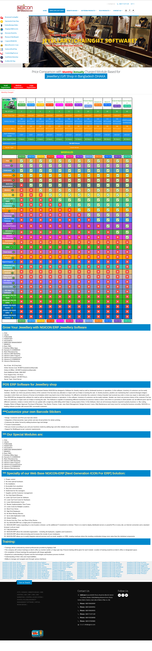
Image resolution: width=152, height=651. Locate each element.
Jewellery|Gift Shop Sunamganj (88, 562)
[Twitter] (133, 10)
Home (45, 11)
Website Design (72, 11)
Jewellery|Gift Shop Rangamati (38, 573)
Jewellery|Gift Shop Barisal (86, 576)
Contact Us (111, 4)
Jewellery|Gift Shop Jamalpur (137, 572)
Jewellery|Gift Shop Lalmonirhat (88, 570)
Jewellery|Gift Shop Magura (111, 576)
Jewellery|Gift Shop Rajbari (37, 562)
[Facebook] (129, 10)
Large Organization (31, 86)
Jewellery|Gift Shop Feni (36, 566)
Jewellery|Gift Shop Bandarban (38, 576)
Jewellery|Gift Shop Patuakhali (112, 567)
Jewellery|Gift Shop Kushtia (136, 562)
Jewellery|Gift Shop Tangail (12, 578)
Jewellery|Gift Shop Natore (61, 572)
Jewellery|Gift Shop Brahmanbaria (39, 569)
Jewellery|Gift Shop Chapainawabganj (59, 569)
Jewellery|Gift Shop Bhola (111, 562)
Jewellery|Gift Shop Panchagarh (88, 573)
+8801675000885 (87, 621)
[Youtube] (126, 10)
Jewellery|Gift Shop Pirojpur (112, 566)
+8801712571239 (124, 4)
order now (21, 105)
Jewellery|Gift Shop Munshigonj (14, 567)
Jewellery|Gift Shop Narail (111, 573)
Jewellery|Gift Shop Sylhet (61, 576)
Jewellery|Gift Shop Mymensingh (138, 569)
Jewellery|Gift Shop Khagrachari (39, 575)
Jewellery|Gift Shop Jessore (111, 570)
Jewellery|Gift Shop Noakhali (37, 570)
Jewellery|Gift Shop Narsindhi (13, 576)
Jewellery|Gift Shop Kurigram (87, 569)
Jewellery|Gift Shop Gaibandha (88, 567)
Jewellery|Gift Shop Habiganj (62, 578)
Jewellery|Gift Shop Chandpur (38, 578)
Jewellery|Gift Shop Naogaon (62, 573)
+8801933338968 (87, 617)
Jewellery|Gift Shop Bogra (61, 566)
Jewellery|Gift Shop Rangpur (87, 564)
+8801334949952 (87, 607)
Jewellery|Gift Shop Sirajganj (62, 567)
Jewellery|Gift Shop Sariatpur (13, 573)
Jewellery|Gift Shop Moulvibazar (63, 580)
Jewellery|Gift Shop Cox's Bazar (38, 572)
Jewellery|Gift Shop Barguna (87, 578)
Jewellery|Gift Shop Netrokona (137, 570)
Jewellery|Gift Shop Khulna (111, 569)
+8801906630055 (87, 610)
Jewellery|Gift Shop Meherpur (137, 567)
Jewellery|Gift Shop (57, 11)
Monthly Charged (7, 92)
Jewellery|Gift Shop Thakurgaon (88, 575)
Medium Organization (18, 86)
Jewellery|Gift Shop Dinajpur (87, 566)
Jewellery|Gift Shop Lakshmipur (63, 562)
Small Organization (5, 86)
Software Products (88, 11)
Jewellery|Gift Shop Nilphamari (88, 572)
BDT (132, 4)
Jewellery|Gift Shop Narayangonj (14, 566)
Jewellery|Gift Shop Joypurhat (62, 575)
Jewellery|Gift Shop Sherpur (137, 573)
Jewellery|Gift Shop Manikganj (13, 572)
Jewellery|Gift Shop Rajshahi (62, 564)
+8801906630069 (87, 603)
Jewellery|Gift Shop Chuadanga (138, 564)
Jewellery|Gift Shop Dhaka (12, 562)
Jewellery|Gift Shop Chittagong (38, 564)
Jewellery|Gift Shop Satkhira (112, 575)
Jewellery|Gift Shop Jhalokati (112, 564)
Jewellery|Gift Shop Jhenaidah (112, 572)
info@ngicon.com (89, 625)
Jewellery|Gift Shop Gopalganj (13, 575)
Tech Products (104, 11)
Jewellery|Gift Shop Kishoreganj (14, 569)
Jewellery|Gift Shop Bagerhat (137, 566)
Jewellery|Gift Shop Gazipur (12, 564)
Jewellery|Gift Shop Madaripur (13, 570)
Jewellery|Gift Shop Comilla (37, 567)
